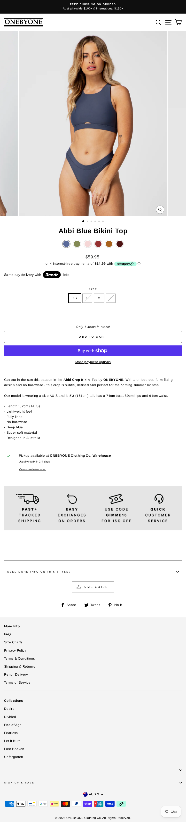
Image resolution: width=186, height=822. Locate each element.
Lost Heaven (14, 749)
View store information (32, 469)
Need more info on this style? (39, 571)
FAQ (7, 634)
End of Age (13, 725)
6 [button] (103, 222)
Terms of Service (17, 682)
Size (93, 289)
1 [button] (83, 221)
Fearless (11, 733)
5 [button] (99, 222)
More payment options (93, 362)
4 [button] (95, 222)
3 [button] (92, 222)
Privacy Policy (15, 650)
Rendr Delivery (16, 674)
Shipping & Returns (19, 666)
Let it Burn (12, 741)
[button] (66, 244)
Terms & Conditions (19, 658)
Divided (10, 717)
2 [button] (88, 222)
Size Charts (13, 642)
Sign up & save (19, 782)
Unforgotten (13, 757)
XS (74, 298)
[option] (93, 6)
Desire (9, 708)
